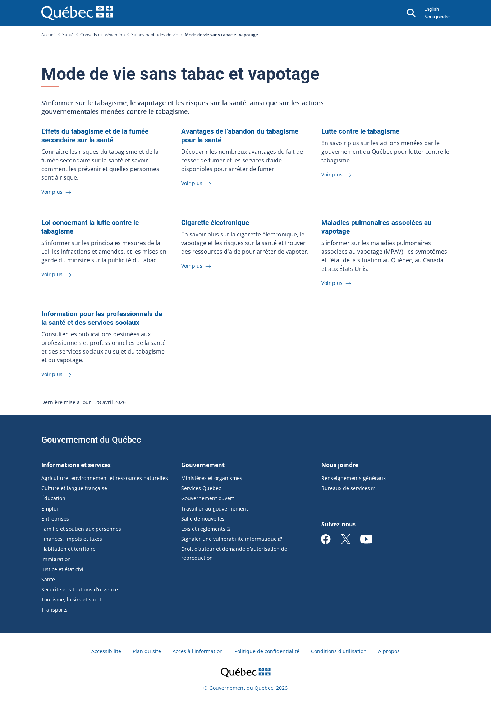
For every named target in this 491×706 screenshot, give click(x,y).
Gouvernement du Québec (91, 439)
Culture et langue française (74, 488)
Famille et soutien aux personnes (81, 528)
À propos (389, 651)
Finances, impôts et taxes (71, 538)
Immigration (56, 559)
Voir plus (52, 191)
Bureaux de (345, 488)
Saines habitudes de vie (154, 35)
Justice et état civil (63, 569)
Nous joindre (437, 16)
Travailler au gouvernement (214, 508)
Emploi (49, 508)
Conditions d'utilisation (339, 651)
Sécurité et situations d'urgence (79, 589)
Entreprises (55, 518)
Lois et (203, 528)
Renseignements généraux (353, 478)
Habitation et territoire (68, 548)
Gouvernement (203, 465)
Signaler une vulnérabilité (229, 538)
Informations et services (76, 465)
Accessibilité (106, 651)
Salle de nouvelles (203, 518)
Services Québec (201, 488)
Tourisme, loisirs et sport (71, 599)
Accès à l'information (198, 651)
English (431, 9)
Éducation (53, 498)
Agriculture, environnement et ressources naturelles (104, 478)
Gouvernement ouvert (207, 498)
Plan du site (147, 651)
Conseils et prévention (102, 35)
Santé (68, 35)
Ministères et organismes (211, 478)
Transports (54, 609)
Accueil (48, 35)
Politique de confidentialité (266, 651)
